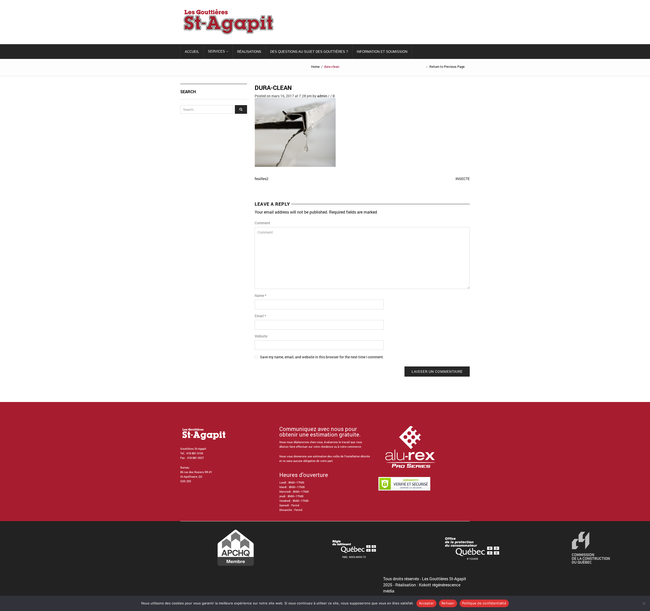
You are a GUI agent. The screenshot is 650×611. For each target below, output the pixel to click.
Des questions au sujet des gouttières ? (309, 52)
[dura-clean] (295, 131)
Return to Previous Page (447, 66)
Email (260, 315)
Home (315, 67)
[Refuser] (643, 603)
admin (322, 95)
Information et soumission (382, 52)
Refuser (448, 603)
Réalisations (249, 52)
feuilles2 (261, 178)
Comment (262, 222)
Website (261, 336)
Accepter (426, 603)
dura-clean (273, 88)
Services (216, 51)
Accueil (192, 52)
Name (260, 295)
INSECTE (463, 178)
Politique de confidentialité (484, 603)
